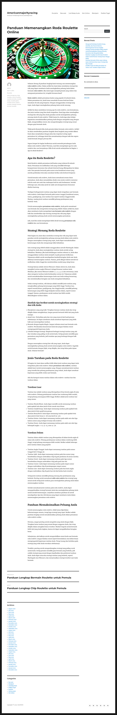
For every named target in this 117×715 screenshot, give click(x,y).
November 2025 (12, 625)
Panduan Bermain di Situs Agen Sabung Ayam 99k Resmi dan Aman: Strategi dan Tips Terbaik (97, 62)
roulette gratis (15, 100)
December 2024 (12, 644)
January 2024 (12, 664)
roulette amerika (12, 99)
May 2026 (11, 614)
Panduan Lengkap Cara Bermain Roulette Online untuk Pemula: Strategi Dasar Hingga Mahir (98, 56)
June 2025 (11, 634)
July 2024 (11, 653)
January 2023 (12, 668)
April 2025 (11, 637)
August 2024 (11, 652)
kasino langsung (11, 95)
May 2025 (11, 635)
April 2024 (11, 659)
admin (9, 88)
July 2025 (11, 632)
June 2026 (11, 612)
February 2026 (12, 619)
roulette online (11, 102)
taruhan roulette (11, 106)
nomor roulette (16, 97)
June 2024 (11, 655)
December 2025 (12, 623)
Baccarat (63, 13)
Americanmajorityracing (22, 12)
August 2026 (11, 609)
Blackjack (95, 13)
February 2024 (12, 662)
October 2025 (12, 626)
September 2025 (12, 628)
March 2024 (11, 661)
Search (86, 29)
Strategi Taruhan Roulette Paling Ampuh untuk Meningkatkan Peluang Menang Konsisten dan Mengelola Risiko (97, 51)
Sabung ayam (12, 691)
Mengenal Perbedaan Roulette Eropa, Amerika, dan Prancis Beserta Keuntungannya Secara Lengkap (96, 45)
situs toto (86, 97)
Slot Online (86, 13)
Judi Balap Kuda (74, 13)
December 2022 (12, 670)
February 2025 (12, 641)
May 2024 (11, 657)
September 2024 (12, 650)
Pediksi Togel (105, 13)
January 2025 (12, 643)
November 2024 (12, 646)
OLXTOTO (20, 705)
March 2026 (11, 618)
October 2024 (12, 648)
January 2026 (12, 621)
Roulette (55, 13)
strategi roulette (16, 104)
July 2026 (11, 610)
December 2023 (12, 666)
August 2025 (11, 630)
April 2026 (11, 616)
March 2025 (11, 639)
